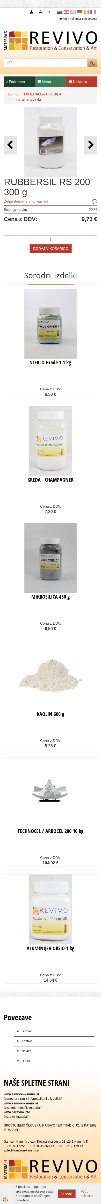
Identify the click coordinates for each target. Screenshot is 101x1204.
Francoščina (93, 12)
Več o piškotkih (87, 1194)
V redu (66, 1194)
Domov (13, 94)
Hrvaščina (66, 12)
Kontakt (26, 1041)
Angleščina (73, 12)
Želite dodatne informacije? (26, 201)
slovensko (59, 12)
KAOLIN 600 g (50, 713)
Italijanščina (86, 12)
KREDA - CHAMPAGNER (50, 479)
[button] (90, 145)
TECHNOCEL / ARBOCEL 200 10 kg (50, 830)
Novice (26, 1051)
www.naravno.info (17, 1112)
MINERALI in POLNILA (42, 94)
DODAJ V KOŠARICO (50, 249)
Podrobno (16, 82)
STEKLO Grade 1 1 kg (50, 362)
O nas (25, 1061)
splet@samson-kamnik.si (21, 1150)
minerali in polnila (26, 99)
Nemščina (80, 12)
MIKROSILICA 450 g (50, 596)
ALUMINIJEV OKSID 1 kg (50, 948)
